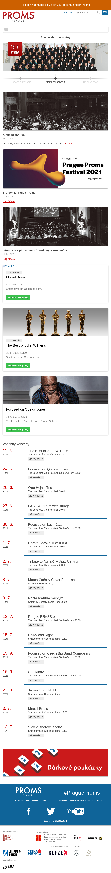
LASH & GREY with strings (49, 506)
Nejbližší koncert (55, 82)
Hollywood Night (40, 635)
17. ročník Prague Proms (19, 192)
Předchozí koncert (20, 82)
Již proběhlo (36, 459)
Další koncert (90, 82)
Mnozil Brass (16, 277)
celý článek (67, 143)
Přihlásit (67, 13)
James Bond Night (42, 690)
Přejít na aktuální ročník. (76, 4)
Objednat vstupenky (18, 297)
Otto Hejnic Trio (40, 488)
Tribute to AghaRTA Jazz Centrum (54, 561)
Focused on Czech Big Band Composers (59, 653)
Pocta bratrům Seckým (45, 598)
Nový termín (13, 272)
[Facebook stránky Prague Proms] (28, 811)
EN (105, 12)
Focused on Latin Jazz (45, 524)
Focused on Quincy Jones (26, 409)
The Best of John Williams (26, 345)
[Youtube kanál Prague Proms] (70, 811)
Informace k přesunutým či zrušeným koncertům (35, 250)
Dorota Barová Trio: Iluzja (47, 543)
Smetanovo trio (39, 672)
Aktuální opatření (14, 134)
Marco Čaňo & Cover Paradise (51, 580)
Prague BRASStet (42, 617)
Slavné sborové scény (55, 37)
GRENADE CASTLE (61, 821)
